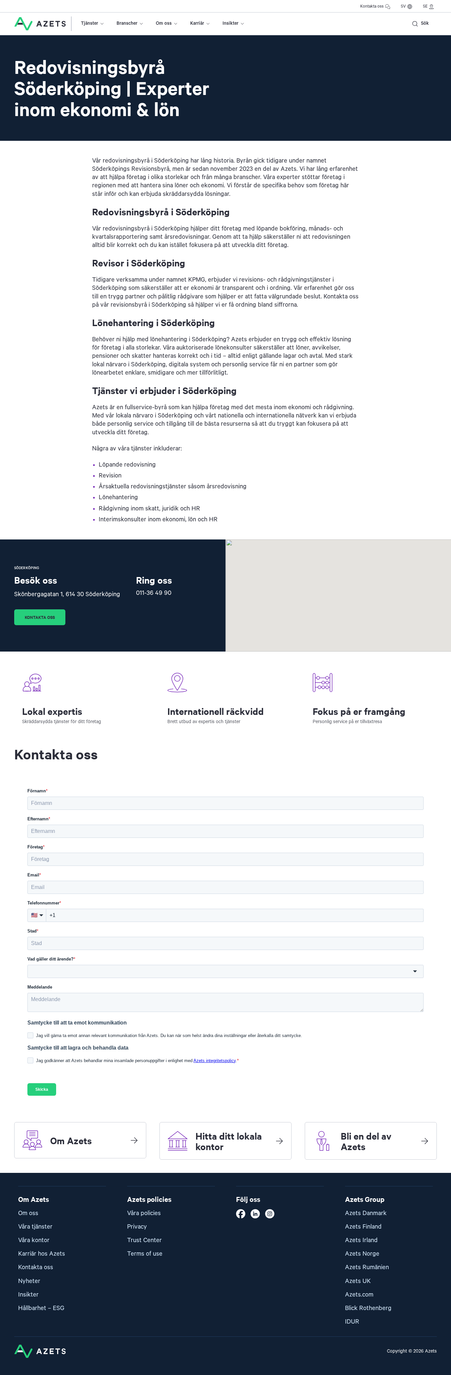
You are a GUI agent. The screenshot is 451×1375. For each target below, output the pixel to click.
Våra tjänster (35, 1226)
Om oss (164, 23)
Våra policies (144, 1213)
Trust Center (144, 1240)
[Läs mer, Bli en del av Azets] (425, 1141)
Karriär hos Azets (41, 1253)
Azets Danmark (366, 1213)
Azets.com (359, 1294)
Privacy (137, 1226)
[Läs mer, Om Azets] (134, 1140)
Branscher (127, 23)
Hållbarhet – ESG (41, 1308)
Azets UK (358, 1281)
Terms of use (144, 1253)
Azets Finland (363, 1226)
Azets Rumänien (367, 1267)
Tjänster (89, 23)
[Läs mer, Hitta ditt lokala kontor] (279, 1141)
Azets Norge (362, 1253)
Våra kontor (34, 1240)
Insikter (230, 23)
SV (403, 6)
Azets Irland (361, 1240)
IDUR (352, 1321)
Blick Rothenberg (368, 1308)
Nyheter (29, 1281)
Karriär (197, 23)
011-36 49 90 (153, 593)
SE (425, 6)
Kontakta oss (372, 6)
